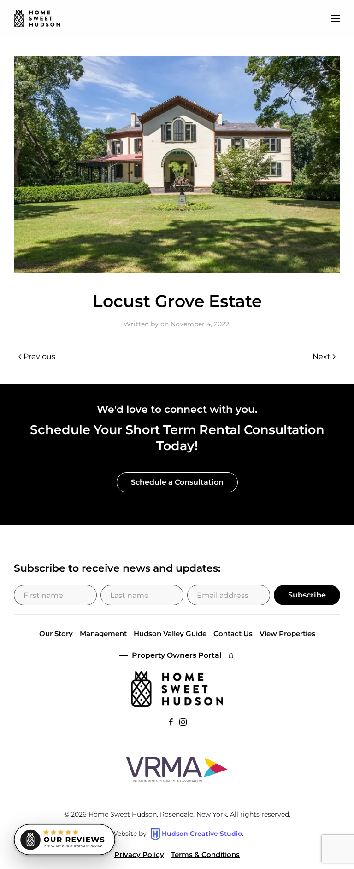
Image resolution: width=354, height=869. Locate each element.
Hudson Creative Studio (202, 834)
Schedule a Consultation (177, 482)
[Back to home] (37, 18)
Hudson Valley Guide (170, 633)
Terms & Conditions (205, 854)
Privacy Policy (139, 854)
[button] (335, 18)
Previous (39, 356)
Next (321, 356)
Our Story (56, 633)
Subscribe (307, 595)
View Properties (287, 633)
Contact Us (233, 633)
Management (103, 633)
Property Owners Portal (177, 655)
